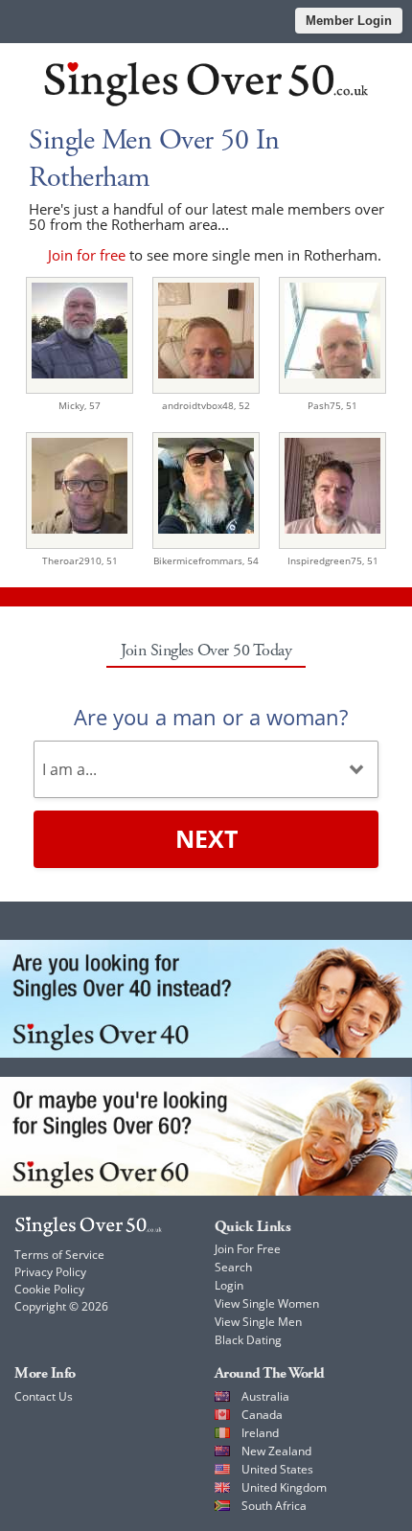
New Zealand (276, 1451)
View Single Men (258, 1322)
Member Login (349, 20)
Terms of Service (59, 1254)
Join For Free (248, 1249)
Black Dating (248, 1340)
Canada (262, 1414)
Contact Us (43, 1396)
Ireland (260, 1433)
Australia (265, 1396)
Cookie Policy (49, 1289)
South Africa (274, 1505)
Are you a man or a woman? (211, 716)
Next (206, 838)
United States (277, 1469)
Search (233, 1267)
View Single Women (267, 1303)
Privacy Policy (50, 1272)
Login (229, 1285)
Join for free (87, 254)
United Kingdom (284, 1487)
